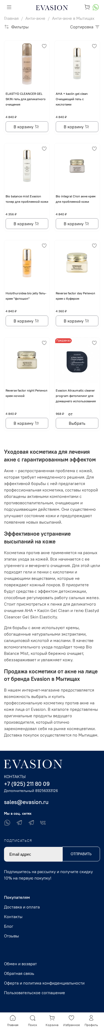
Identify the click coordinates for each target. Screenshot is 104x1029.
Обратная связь (19, 973)
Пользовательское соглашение (34, 992)
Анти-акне (35, 18)
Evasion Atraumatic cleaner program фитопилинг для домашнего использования (76, 395)
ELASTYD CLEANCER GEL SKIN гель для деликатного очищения (26, 99)
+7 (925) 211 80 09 (27, 783)
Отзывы (11, 935)
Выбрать (77, 423)
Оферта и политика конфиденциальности (44, 983)
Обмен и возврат (20, 963)
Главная (11, 18)
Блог (8, 926)
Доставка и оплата (22, 907)
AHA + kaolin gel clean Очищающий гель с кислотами (72, 99)
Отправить (81, 854)
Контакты (13, 916)
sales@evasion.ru (26, 802)
